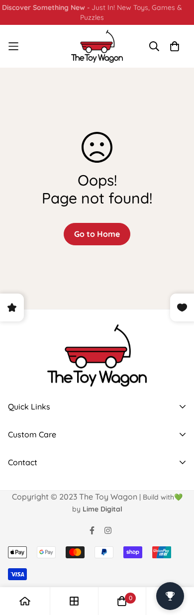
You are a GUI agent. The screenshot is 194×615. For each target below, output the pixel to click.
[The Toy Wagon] (97, 46)
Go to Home (97, 234)
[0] (122, 601)
